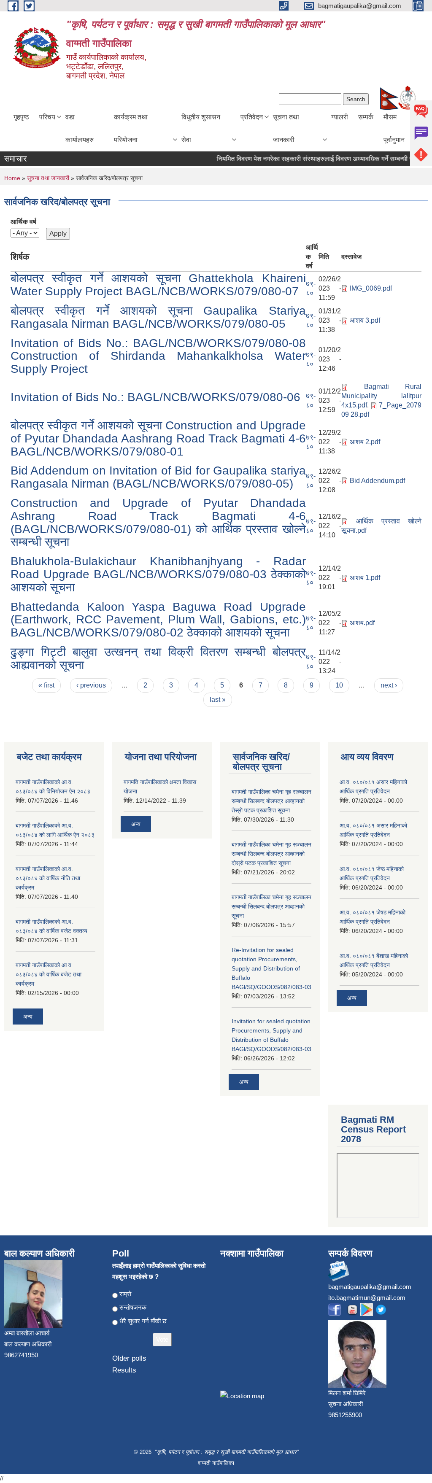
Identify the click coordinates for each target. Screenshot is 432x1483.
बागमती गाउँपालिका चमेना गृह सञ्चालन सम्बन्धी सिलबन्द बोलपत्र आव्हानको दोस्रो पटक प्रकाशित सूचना (271, 853)
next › (389, 685)
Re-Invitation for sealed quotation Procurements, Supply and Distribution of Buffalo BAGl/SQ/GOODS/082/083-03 (271, 968)
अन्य (27, 1016)
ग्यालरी (339, 117)
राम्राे (125, 1293)
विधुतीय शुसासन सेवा (200, 128)
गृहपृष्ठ (21, 117)
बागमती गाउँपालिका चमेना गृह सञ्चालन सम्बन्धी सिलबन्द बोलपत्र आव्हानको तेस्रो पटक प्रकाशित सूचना (271, 801)
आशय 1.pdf (365, 577)
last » (218, 699)
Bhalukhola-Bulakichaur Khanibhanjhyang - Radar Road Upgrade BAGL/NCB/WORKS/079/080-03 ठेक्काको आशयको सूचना (158, 574)
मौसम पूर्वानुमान (394, 128)
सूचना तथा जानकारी (286, 128)
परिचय (47, 117)
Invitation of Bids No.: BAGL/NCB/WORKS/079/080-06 (155, 397)
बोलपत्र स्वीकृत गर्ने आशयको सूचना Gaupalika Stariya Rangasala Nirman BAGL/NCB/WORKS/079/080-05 (158, 317)
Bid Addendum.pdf (377, 480)
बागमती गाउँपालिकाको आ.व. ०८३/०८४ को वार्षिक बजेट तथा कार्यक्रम (48, 974)
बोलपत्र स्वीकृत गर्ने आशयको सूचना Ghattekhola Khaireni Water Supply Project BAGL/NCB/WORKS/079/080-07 (158, 285)
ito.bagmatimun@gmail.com (366, 1297)
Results (124, 1370)
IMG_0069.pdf (371, 288)
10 (339, 685)
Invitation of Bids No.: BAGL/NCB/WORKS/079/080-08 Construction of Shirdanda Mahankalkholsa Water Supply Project (158, 356)
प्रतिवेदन (251, 117)
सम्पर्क (365, 117)
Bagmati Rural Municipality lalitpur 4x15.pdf (381, 396)
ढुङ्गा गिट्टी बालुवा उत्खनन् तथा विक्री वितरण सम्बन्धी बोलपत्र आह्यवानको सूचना (158, 658)
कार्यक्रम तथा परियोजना (131, 128)
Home (12, 178)
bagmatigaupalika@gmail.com (369, 1286)
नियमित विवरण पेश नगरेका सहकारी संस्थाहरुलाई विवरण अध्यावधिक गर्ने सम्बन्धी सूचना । (310, 158)
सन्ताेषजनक (132, 1307)
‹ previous (91, 685)
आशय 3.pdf (365, 320)
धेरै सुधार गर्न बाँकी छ (143, 1320)
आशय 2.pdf (365, 441)
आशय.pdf (362, 622)
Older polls (129, 1358)
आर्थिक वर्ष (23, 221)
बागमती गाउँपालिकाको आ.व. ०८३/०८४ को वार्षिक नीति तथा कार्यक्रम (48, 878)
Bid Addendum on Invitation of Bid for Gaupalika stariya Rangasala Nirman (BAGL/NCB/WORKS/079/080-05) (158, 477)
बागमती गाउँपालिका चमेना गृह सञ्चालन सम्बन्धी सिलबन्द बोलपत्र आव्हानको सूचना (271, 906)
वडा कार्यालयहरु (79, 128)
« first (46, 685)
